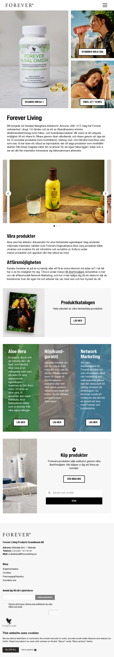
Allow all (10, 650)
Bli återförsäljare (74, 272)
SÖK (74, 501)
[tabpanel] (57, 191)
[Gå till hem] (19, 5)
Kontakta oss (9, 581)
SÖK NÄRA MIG (74, 479)
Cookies (7, 573)
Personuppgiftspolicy (13, 577)
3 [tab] (59, 226)
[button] (34, 102)
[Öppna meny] (105, 5)
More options (28, 650)
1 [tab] (54, 226)
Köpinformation (10, 569)
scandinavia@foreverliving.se (22, 554)
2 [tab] (57, 226)
